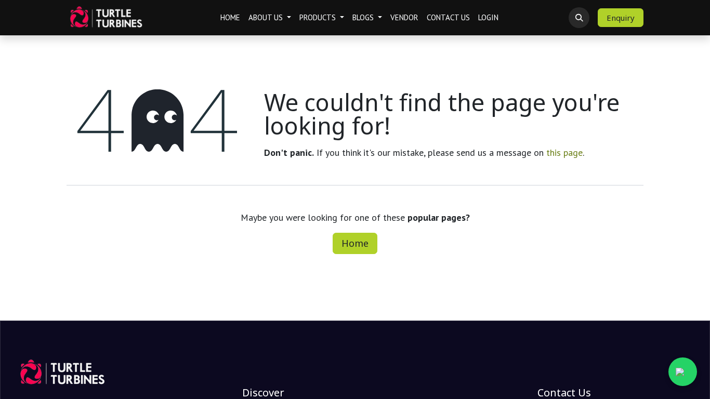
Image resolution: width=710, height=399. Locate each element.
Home (355, 243)
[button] (579, 17)
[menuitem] (230, 18)
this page (564, 152)
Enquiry (621, 17)
